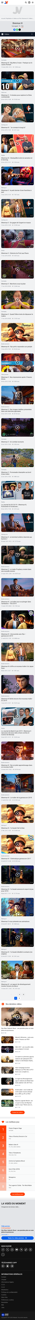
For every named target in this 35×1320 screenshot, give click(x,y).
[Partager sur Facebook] (14, 30)
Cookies (3, 1295)
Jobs (2, 1307)
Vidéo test (16, 95)
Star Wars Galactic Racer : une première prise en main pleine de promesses (17, 1029)
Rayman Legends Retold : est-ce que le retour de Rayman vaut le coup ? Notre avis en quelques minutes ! (24, 1103)
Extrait (15, 252)
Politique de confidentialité (9, 1292)
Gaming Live (13, 126)
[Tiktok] (25, 1249)
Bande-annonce (16, 345)
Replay (16, 158)
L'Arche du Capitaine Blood (17, 1161)
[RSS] (21, 1249)
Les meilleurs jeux (17, 1194)
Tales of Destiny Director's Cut (18, 1136)
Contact (3, 1277)
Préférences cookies (7, 1300)
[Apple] (7, 1266)
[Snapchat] (3, 1254)
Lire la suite (4, 1234)
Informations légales (7, 1282)
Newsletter (4, 1302)
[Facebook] (3, 1249)
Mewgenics (12, 1177)
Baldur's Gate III (13, 1144)
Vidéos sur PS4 (17, 18)
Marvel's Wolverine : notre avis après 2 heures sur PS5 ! (24, 1038)
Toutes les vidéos (17, 1112)
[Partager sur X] (20, 30)
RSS (2, 1305)
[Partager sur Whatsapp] (17, 30)
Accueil (3, 18)
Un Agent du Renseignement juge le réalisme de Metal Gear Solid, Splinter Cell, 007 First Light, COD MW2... (24, 1081)
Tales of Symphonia (15, 1153)
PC (19, 26)
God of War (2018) (14, 1169)
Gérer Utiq (4, 1297)
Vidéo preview (16, 377)
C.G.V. (3, 1287)
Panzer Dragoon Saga (15, 1128)
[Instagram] (12, 1249)
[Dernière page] (23, 994)
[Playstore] (3, 1266)
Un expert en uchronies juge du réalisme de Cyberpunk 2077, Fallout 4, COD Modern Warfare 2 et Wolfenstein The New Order (24, 1059)
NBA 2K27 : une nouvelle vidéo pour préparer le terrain (24, 1048)
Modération (4, 1290)
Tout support (15, 26)
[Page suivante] (19, 994)
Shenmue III (25, 18)
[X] (7, 1249)
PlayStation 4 (9, 18)
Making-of (16, 190)
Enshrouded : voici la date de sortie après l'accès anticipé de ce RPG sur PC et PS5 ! (23, 1092)
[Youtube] (16, 1249)
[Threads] (30, 1249)
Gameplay (16, 62)
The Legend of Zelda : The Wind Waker (20, 1185)
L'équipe (3, 1279)
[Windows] (12, 1266)
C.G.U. (3, 1284)
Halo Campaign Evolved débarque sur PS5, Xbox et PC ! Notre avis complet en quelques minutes (24, 1070)
